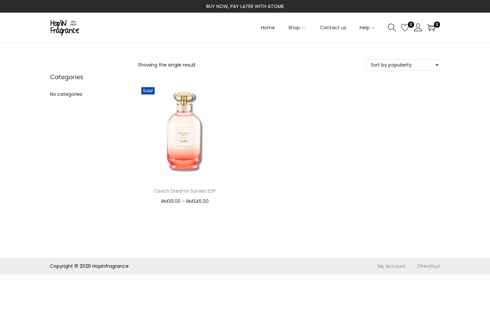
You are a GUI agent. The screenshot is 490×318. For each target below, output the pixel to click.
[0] (405, 28)
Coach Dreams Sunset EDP (185, 191)
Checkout (428, 266)
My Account (392, 266)
